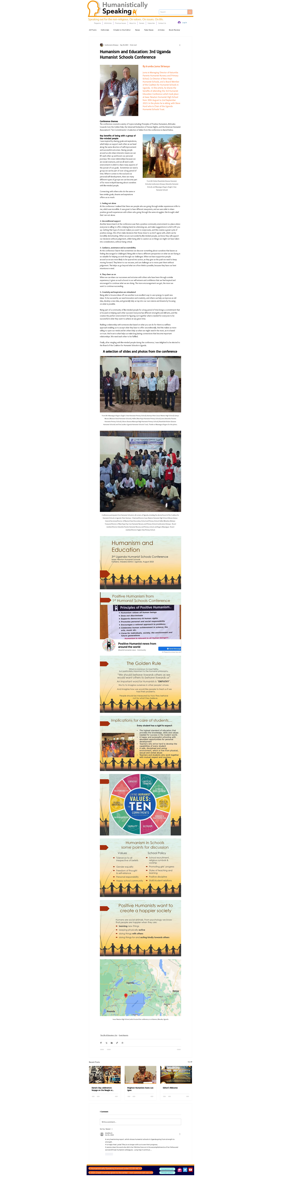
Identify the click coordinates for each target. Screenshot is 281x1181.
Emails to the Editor (122, 30)
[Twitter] (185, 1170)
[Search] (189, 12)
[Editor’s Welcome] (176, 1075)
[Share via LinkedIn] (112, 1043)
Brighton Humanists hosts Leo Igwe (140, 1088)
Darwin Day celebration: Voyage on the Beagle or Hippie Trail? (102, 1088)
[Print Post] (122, 1043)
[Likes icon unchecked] (106, 1154)
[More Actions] (179, 1134)
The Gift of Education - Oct (108, 1035)
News (137, 30)
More (171, 30)
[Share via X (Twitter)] (106, 1043)
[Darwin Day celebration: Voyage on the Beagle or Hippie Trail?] (105, 1075)
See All (190, 1062)
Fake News (148, 30)
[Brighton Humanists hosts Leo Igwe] (140, 1075)
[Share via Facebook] (101, 1043)
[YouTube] (190, 1170)
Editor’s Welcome (170, 1087)
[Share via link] (117, 1043)
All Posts (92, 30)
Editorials (105, 30)
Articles (161, 30)
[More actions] (179, 45)
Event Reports (123, 1035)
